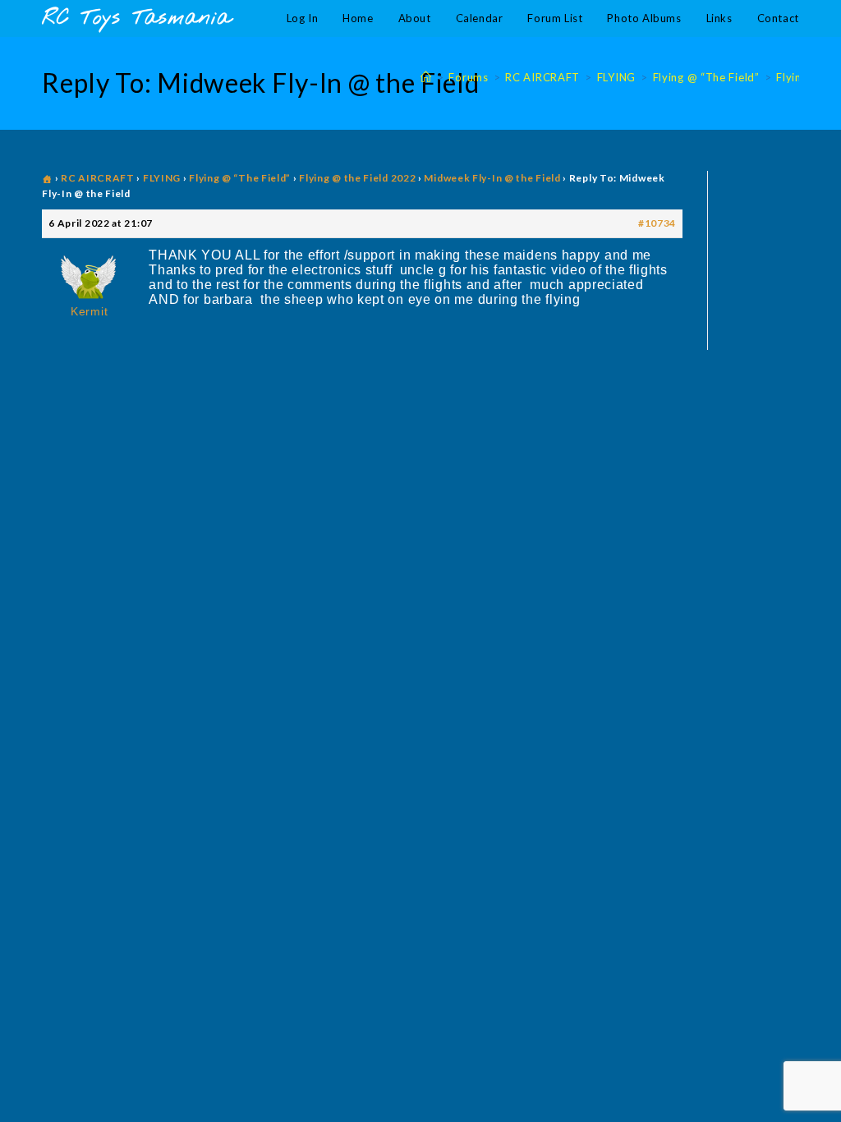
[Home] (426, 77)
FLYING (162, 178)
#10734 (657, 223)
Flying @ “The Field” (240, 178)
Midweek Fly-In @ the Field (492, 178)
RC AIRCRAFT (98, 178)
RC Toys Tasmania (136, 18)
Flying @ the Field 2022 (357, 178)
